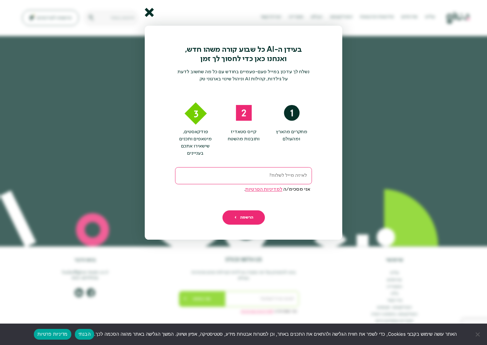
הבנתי (84, 334)
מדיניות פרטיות (52, 334)
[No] (478, 334)
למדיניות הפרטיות (263, 189)
